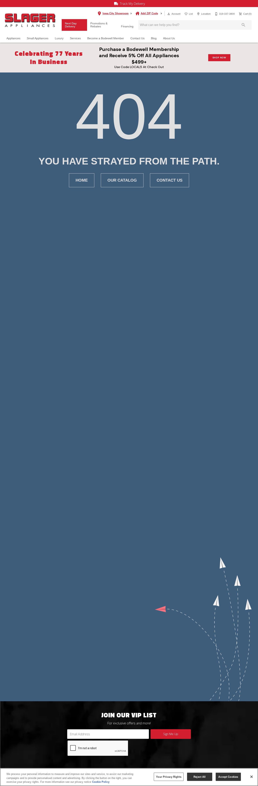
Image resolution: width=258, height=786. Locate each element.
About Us (169, 38)
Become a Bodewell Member (105, 38)
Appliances (13, 38)
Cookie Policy (100, 781)
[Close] (251, 776)
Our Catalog (122, 180)
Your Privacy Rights (168, 776)
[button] (168, 13)
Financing (127, 26)
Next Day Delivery (71, 25)
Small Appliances (37, 38)
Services (75, 38)
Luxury (59, 38)
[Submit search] (243, 25)
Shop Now (219, 57)
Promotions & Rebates (98, 25)
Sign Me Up (170, 734)
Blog (154, 38)
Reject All (200, 776)
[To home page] (30, 20)
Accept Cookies (228, 776)
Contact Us (137, 38)
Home (82, 180)
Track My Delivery (132, 3)
